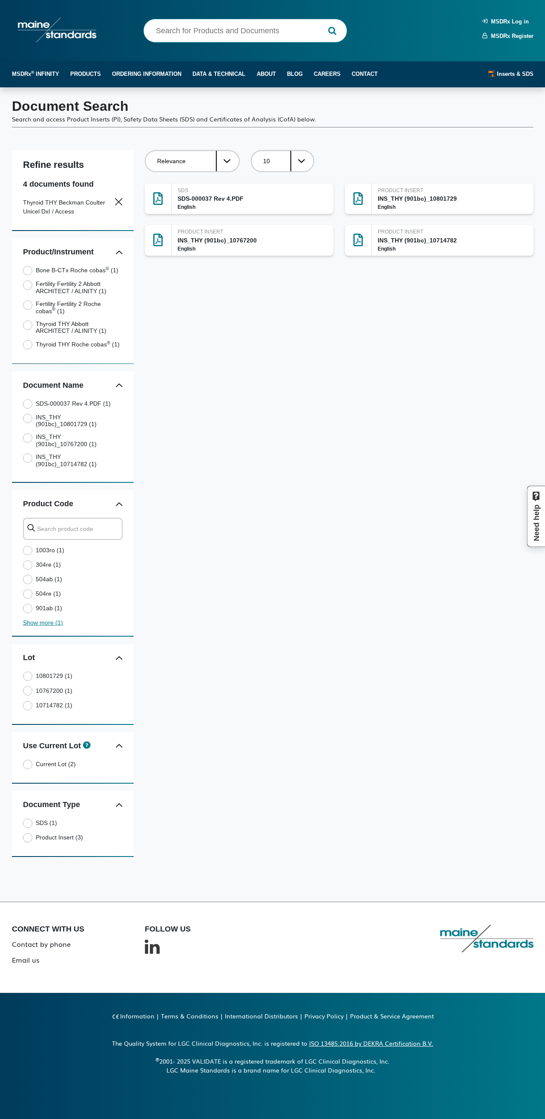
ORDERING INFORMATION (146, 74)
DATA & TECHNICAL (218, 74)
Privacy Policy (324, 1016)
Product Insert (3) (59, 837)
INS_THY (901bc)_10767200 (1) (66, 440)
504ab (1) (49, 579)
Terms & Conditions (189, 1016)
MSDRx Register (511, 36)
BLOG (295, 74)
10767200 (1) (54, 690)
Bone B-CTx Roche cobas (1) (77, 270)
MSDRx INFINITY (35, 73)
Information (137, 1016)
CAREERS (327, 74)
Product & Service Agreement (392, 1016)
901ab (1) (49, 608)
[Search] (332, 30)
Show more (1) (43, 622)
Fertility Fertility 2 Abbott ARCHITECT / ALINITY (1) (71, 287)
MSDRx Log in (508, 21)
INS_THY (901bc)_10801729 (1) (66, 421)
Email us (26, 960)
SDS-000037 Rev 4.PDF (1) (73, 403)
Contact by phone (41, 944)
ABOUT (266, 74)
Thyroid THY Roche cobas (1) (78, 344)
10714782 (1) (54, 705)
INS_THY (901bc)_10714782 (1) (66, 460)
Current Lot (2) (56, 764)
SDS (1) (46, 822)
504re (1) (48, 593)
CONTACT (365, 74)
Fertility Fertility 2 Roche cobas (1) (68, 307)
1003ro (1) (50, 550)
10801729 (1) (54, 675)
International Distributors (261, 1016)
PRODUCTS (85, 74)
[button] (119, 252)
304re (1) (48, 564)
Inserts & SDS (514, 74)
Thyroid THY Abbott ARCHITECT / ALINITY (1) (71, 327)
